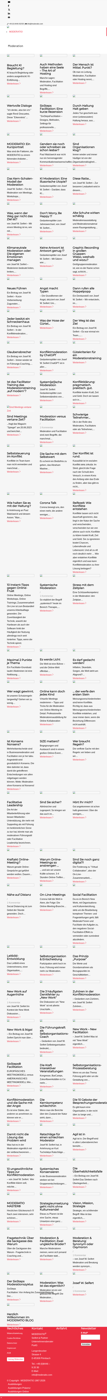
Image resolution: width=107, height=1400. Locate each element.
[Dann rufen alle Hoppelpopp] (86, 279)
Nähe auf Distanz (19, 894)
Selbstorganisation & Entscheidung (53, 957)
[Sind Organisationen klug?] (86, 135)
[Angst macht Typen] (53, 279)
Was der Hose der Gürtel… (52, 322)
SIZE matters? (49, 741)
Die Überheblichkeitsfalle (87, 1170)
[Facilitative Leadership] (20, 793)
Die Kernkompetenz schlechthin (51, 1102)
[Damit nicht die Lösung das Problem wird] (20, 1125)
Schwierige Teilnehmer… (81, 416)
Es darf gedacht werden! (84, 661)
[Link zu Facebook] (8, 6)
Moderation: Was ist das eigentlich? (52, 1284)
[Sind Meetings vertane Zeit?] (20, 411)
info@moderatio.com (35, 24)
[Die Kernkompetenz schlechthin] (53, 1090)
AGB (9, 1353)
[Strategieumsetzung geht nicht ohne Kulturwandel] (53, 1194)
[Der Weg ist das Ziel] (86, 311)
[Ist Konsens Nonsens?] (20, 732)
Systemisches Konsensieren (49, 1170)
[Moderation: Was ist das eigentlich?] (53, 1274)
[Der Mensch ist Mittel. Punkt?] (86, 56)
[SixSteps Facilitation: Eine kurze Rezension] (53, 96)
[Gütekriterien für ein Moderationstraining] (86, 343)
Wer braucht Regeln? (81, 743)
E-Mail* (84, 1333)
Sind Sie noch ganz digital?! (86, 861)
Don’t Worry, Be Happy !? (51, 214)
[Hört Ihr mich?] (86, 793)
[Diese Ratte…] (86, 169)
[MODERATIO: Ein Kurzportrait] (20, 135)
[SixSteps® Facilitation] (20, 1056)
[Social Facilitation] (86, 885)
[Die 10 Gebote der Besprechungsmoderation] (86, 1090)
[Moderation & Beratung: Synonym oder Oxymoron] (86, 1229)
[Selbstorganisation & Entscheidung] (53, 947)
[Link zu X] (9, 10)
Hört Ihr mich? (83, 802)
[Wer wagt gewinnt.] (20, 682)
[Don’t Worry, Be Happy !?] (53, 204)
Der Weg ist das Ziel (84, 322)
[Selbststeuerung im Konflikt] (20, 446)
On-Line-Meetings (52, 894)
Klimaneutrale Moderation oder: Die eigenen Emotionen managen (19, 254)
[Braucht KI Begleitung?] (20, 56)
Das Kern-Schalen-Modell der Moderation (20, 181)
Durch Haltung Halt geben (83, 107)
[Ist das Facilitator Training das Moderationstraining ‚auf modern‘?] (20, 374)
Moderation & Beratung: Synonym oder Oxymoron (83, 1242)
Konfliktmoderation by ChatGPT (53, 353)
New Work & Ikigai (19, 1029)
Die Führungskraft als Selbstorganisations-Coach (54, 1032)
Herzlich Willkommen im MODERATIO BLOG (20, 1317)
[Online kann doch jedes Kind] (53, 682)
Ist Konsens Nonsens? (15, 743)
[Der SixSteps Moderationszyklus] (20, 1274)
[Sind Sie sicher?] (53, 793)
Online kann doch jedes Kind (52, 693)
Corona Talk (48, 502)
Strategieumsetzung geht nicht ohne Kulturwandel (54, 1206)
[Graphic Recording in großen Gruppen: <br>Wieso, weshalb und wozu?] (86, 238)
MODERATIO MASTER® (16, 1204)
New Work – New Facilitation (85, 1030)
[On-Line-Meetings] (53, 885)
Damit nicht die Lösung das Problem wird (18, 1137)
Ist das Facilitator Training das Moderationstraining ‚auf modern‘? (21, 386)
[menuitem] (54, 1384)
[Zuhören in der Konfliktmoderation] (86, 982)
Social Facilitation (85, 894)
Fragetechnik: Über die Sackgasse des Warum (20, 1241)
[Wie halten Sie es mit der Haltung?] (20, 494)
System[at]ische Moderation (51, 383)
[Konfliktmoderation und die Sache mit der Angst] (20, 1090)
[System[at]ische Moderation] (53, 374)
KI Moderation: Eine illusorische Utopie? (53, 180)
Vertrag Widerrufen (15, 1359)
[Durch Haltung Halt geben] (86, 96)
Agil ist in (79, 1134)
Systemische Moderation (48, 586)
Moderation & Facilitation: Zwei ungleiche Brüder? (53, 1241)
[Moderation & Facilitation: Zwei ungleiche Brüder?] (53, 1229)
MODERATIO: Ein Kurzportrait (18, 145)
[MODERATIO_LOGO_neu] (28, 32)
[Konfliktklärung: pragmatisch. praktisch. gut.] (86, 374)
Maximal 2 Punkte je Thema (19, 661)
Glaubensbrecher (19, 352)
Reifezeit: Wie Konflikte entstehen (82, 506)
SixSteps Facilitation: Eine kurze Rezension (51, 108)
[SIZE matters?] (53, 732)
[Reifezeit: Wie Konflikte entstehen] (86, 494)
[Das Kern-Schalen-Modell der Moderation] (20, 169)
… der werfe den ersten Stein (84, 693)
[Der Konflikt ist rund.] (86, 446)
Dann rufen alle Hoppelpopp (83, 290)
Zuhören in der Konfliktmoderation (86, 993)
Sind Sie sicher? (50, 802)
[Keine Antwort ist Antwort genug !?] (53, 238)
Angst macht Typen (49, 290)
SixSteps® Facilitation (14, 1065)
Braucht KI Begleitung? (15, 67)
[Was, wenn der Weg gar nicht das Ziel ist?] (20, 204)
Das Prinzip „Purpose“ (81, 957)
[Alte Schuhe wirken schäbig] (86, 204)
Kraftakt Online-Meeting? (18, 861)
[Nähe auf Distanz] (20, 885)
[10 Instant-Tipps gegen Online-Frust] (20, 576)
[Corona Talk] (53, 494)
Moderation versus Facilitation (53, 418)
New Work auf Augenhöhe (17, 993)
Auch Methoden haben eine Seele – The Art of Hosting (52, 69)
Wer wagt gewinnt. (20, 691)
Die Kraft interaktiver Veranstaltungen (51, 1068)
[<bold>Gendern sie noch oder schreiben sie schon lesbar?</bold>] (53, 135)
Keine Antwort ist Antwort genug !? (52, 249)
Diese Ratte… (82, 178)
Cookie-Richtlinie (13, 1338)
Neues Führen (17, 288)
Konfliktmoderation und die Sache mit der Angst (20, 1102)
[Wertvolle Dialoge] (20, 96)
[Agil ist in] (86, 1125)
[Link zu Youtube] (9, 2)
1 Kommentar (46, 427)
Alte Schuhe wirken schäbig (86, 214)
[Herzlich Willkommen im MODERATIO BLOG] (20, 1305)
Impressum (11, 1348)
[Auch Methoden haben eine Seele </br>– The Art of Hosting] (53, 56)
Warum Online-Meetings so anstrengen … (50, 862)
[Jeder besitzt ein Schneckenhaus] (20, 311)
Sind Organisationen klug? (84, 147)
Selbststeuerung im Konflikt (18, 455)
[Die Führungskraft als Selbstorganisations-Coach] (53, 1021)
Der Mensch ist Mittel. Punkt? (83, 66)
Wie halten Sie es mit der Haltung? (19, 504)
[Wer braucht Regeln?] (86, 732)
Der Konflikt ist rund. (83, 455)
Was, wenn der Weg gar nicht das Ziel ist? (20, 216)
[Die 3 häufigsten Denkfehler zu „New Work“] (53, 982)
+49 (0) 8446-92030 (16, 24)
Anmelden (86, 1344)
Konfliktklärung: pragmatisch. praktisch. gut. (84, 385)
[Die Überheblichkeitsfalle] (86, 1160)
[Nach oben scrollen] (1, 1398)
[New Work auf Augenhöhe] (20, 982)
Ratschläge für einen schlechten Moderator (52, 1137)
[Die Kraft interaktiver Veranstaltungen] (53, 1056)
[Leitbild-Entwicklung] (20, 947)
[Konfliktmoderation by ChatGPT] (53, 343)
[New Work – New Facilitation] (86, 1021)
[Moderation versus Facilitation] (53, 407)
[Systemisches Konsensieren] (53, 1160)
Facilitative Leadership (15, 803)
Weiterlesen (13, 84)
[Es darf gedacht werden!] (86, 651)
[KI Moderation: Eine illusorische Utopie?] (53, 169)
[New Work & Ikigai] (20, 1021)
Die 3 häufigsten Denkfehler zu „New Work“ (51, 994)
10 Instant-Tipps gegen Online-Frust (18, 588)
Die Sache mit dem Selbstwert (53, 455)
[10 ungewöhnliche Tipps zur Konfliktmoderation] (20, 1160)
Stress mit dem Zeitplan (83, 586)
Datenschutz (12, 1343)
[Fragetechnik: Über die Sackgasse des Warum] (20, 1229)
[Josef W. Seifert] (86, 1274)
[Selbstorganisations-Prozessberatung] (86, 1056)
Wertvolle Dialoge (19, 105)
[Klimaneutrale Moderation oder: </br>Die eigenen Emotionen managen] (20, 238)
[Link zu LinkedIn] (9, 13)
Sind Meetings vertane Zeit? (17, 418)
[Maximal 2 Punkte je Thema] (20, 651)
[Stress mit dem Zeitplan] (86, 576)
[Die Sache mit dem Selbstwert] (53, 446)
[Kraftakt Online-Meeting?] (20, 850)
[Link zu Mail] (9, 17)
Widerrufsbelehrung (14, 1333)
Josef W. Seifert (83, 1283)
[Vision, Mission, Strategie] (86, 1194)
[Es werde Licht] (53, 651)
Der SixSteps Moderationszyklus (20, 1283)
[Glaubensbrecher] (20, 343)
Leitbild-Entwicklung (16, 957)
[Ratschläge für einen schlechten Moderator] (53, 1125)
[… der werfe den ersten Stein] (86, 682)
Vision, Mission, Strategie (83, 1204)
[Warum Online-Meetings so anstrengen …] (53, 850)
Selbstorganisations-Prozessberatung (87, 1066)
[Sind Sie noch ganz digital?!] (86, 850)
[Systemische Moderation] (53, 576)
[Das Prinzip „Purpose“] (86, 947)
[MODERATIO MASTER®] (20, 1194)
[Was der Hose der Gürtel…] (53, 311)
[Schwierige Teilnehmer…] (86, 407)
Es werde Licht (50, 659)
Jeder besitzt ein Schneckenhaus (18, 320)
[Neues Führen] (20, 279)
